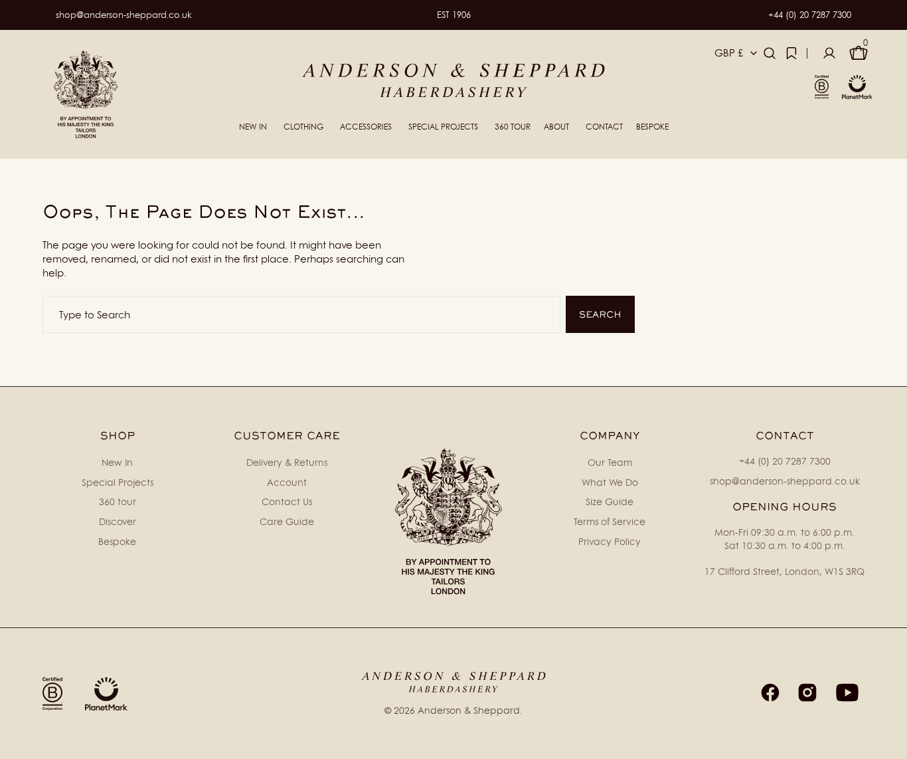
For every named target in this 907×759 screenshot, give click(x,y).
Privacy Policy (609, 541)
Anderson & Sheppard (469, 710)
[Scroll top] (891, 743)
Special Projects (117, 482)
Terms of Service (609, 521)
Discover (117, 521)
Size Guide (609, 501)
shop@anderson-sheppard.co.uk (124, 14)
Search (600, 314)
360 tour (117, 501)
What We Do (610, 482)
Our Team (610, 462)
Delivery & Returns (286, 462)
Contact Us (287, 501)
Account (287, 482)
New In (117, 462)
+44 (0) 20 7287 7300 (809, 14)
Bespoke (117, 541)
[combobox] (301, 314)
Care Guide (287, 521)
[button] (769, 53)
